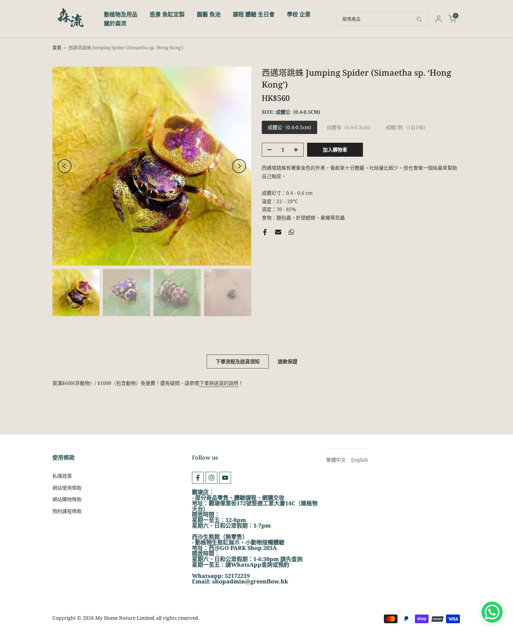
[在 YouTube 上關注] (225, 478)
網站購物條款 (67, 499)
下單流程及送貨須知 (238, 361)
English (359, 459)
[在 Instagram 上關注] (211, 478)
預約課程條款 (67, 511)
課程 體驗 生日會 (254, 14)
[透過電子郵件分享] (278, 232)
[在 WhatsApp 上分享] (291, 232)
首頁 (56, 47)
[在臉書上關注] (198, 478)
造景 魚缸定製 (167, 14)
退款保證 (287, 361)
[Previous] (65, 166)
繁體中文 (336, 459)
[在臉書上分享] (265, 232)
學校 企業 (299, 14)
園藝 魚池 (209, 14)
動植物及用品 (120, 14)
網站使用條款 (67, 487)
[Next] (239, 166)
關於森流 (115, 23)
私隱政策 (62, 475)
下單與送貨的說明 (218, 383)
